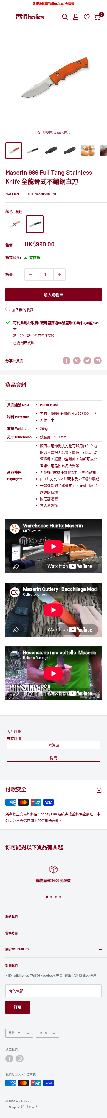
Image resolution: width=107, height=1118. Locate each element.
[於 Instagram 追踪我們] (20, 1058)
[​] (77, 360)
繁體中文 (15, 1033)
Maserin (12, 194)
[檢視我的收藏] (87, 17)
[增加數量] (59, 274)
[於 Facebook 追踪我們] (9, 1058)
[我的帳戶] (75, 17)
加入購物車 (53, 294)
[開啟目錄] (8, 17)
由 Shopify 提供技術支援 (21, 1107)
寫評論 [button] (53, 745)
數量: (9, 274)
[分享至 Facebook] (66, 360)
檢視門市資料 (24, 342)
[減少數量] (30, 274)
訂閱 (17, 1007)
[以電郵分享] (98, 360)
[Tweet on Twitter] (87, 360)
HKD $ (43, 1033)
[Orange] (14, 224)
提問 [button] (53, 757)
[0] (97, 17)
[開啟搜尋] (65, 17)
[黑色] (35, 224)
